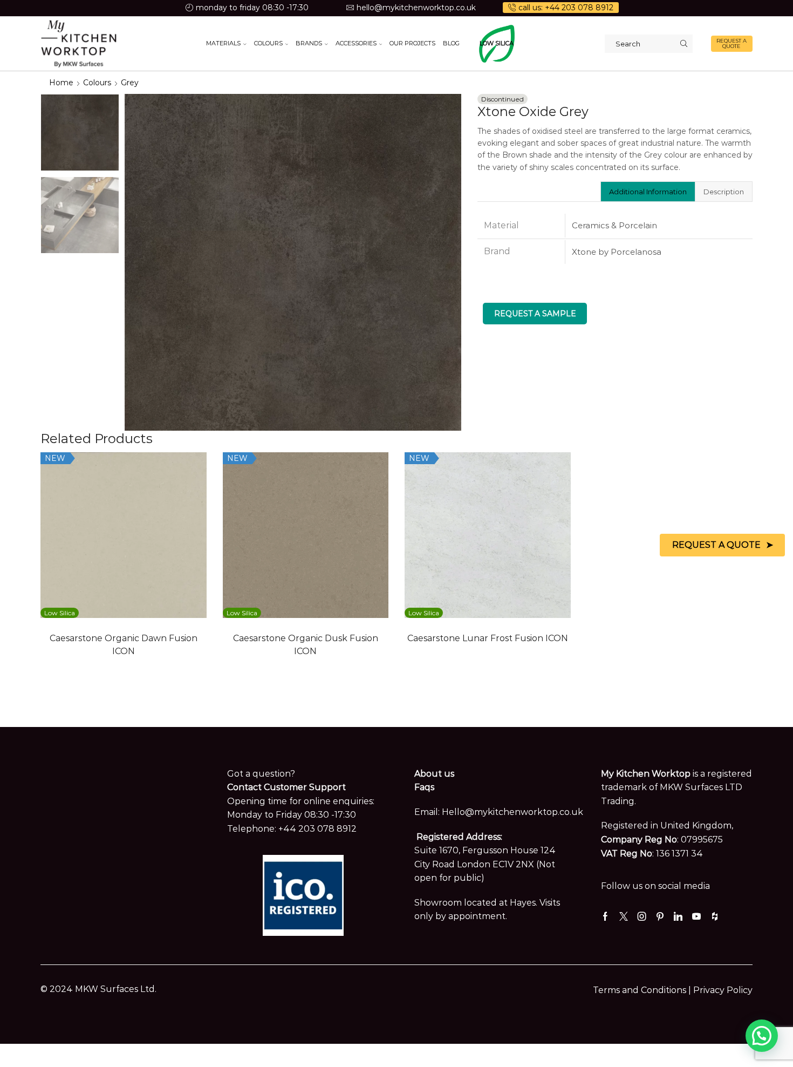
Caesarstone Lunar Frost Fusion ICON (487, 638)
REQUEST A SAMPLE (535, 313)
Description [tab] (723, 191)
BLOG (451, 43)
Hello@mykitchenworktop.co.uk (512, 812)
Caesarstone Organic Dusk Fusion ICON (305, 644)
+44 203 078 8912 (317, 829)
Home (61, 82)
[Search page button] (683, 44)
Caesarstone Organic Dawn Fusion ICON (123, 644)
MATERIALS (223, 43)
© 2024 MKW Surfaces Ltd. (98, 989)
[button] (762, 1036)
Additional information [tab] (648, 191)
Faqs (424, 787)
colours (97, 82)
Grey (130, 82)
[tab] (647, 191)
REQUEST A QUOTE (731, 43)
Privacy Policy (723, 990)
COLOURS (268, 43)
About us (434, 774)
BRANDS (309, 43)
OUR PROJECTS (412, 43)
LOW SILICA (497, 43)
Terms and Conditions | (643, 990)
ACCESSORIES (356, 43)
